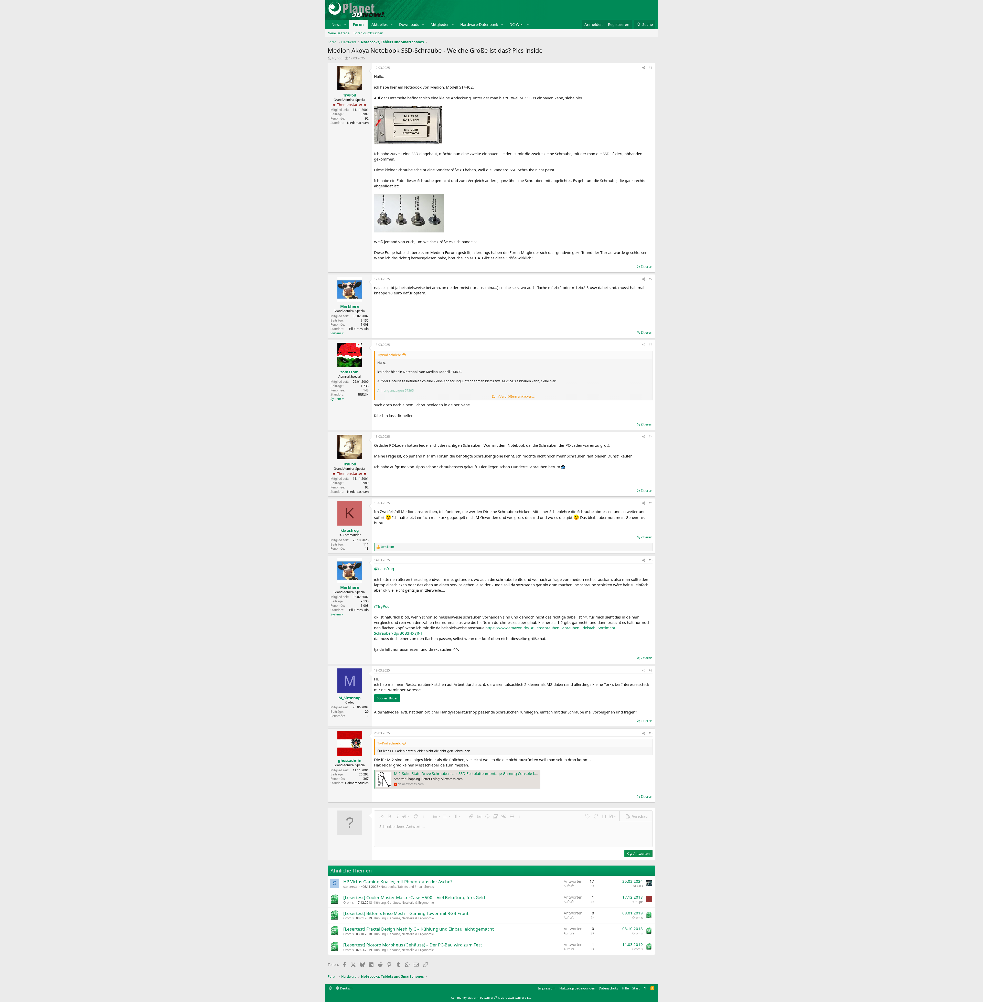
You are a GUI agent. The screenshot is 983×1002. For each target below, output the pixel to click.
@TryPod (382, 606)
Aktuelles (379, 24)
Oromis (348, 902)
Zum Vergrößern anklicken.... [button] (513, 396)
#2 (651, 279)
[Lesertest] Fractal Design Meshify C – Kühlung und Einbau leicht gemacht (418, 929)
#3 (651, 345)
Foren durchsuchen (368, 33)
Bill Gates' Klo (359, 329)
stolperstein (351, 886)
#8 (651, 733)
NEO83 (638, 886)
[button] (345, 24)
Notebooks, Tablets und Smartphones (407, 886)
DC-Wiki (516, 24)
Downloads (409, 24)
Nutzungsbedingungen (577, 988)
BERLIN (363, 394)
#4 (651, 436)
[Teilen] (643, 68)
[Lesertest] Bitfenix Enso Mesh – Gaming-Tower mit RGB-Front (405, 913)
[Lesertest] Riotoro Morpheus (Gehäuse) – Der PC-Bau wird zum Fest (412, 945)
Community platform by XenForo (491, 997)
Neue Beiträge (338, 33)
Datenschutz (608, 988)
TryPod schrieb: (389, 355)
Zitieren (646, 266)
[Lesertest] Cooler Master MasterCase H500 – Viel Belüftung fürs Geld (414, 897)
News (336, 24)
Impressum (546, 988)
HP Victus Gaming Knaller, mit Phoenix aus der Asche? (397, 881)
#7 (651, 670)
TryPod (337, 58)
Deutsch (345, 988)
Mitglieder (440, 24)
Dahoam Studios (357, 783)
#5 (651, 503)
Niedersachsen (358, 123)
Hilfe (625, 988)
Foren (358, 24)
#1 (651, 68)
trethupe (637, 902)
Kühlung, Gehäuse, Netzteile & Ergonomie (404, 902)
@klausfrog (384, 568)
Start (636, 988)
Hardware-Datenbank (479, 24)
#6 (651, 560)
